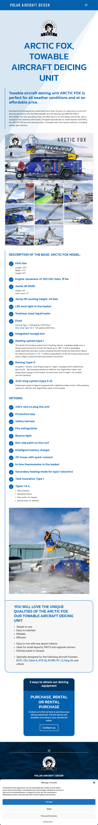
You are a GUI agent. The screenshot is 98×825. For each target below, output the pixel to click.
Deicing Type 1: (22, 325)
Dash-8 (33, 660)
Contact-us (49, 727)
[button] (94, 782)
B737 (19, 660)
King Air (69, 660)
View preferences (49, 816)
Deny (49, 809)
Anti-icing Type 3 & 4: (24, 328)
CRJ (25, 660)
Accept (49, 802)
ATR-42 (42, 660)
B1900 (51, 660)
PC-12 (59, 660)
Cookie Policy (48, 822)
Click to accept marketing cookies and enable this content (49, 157)
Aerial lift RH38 (25, 286)
